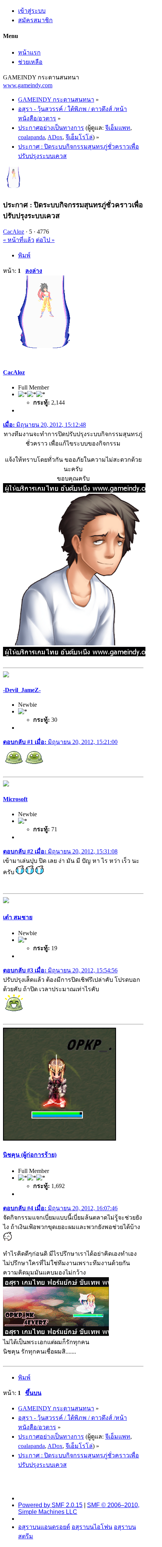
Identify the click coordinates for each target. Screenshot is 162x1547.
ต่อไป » (45, 240)
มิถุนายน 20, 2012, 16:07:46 (60, 1208)
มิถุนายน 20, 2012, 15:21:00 (60, 742)
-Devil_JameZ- (22, 690)
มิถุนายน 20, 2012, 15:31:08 (60, 851)
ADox (55, 137)
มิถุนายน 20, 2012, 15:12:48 (44, 424)
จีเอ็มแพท (117, 128)
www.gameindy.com (27, 85)
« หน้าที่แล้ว (18, 240)
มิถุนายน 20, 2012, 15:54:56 (60, 970)
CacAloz (13, 231)
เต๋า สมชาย (17, 917)
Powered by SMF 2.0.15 (50, 1505)
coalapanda (31, 137)
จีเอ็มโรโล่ (79, 137)
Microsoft (15, 799)
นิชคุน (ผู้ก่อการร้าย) (30, 1155)
